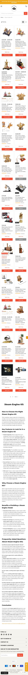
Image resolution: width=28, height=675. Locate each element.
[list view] (25, 22)
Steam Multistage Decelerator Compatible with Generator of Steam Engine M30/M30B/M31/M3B (7, 382)
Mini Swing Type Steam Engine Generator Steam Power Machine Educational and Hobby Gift (20, 170)
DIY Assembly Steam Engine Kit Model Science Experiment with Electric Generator (20, 199)
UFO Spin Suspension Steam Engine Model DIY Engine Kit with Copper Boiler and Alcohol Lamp (7, 291)
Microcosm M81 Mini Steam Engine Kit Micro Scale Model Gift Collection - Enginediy (20, 320)
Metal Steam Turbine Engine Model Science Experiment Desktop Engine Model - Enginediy (6, 351)
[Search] (25, 13)
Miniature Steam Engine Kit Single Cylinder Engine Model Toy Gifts (20, 290)
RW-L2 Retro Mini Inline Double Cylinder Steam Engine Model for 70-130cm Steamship (7, 169)
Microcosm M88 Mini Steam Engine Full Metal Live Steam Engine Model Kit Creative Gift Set (20, 229)
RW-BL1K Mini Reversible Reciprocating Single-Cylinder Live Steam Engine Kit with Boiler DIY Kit (20, 76)
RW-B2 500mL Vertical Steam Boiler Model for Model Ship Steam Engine (20, 259)
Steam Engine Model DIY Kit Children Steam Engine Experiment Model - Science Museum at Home (7, 229)
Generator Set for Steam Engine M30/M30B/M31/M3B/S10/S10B (20, 381)
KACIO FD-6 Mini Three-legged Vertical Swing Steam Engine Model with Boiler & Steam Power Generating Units (20, 351)
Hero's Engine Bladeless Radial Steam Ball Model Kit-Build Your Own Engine (7, 199)
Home (2, 17)
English (13, 661)
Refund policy (19, 670)
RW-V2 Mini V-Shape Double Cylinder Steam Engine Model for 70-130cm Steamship (20, 137)
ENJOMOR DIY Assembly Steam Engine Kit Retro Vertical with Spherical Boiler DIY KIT (7, 107)
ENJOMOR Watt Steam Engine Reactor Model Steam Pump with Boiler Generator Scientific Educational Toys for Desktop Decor (7, 139)
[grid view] (23, 22)
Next (16, 396)
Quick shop (7, 52)
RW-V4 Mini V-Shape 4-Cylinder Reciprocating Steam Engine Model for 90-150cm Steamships (20, 107)
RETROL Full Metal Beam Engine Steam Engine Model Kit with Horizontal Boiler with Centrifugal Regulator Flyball (6, 44)
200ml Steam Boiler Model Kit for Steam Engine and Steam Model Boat (6, 261)
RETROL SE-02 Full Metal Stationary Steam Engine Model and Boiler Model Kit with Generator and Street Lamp (20, 44)
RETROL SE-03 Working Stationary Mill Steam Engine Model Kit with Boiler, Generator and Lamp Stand (7, 77)
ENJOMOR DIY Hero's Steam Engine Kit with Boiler (6, 320)
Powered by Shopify (14, 672)
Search (7, 670)
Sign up (20, 655)
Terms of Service (13, 670)
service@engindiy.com (21, 623)
